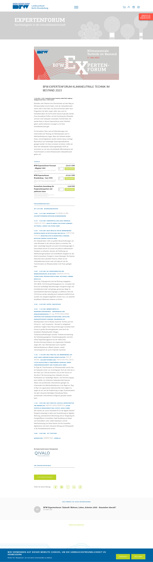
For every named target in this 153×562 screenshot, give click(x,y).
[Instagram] (138, 7)
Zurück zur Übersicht (76, 524)
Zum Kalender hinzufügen (45, 477)
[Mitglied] (129, 7)
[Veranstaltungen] (133, 7)
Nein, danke (138, 556)
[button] (55, 487)
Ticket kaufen (70, 168)
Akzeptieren (123, 556)
